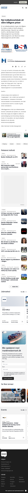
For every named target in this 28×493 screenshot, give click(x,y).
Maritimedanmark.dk (20, 61)
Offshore (3, 483)
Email (3, 366)
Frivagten (12, 481)
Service (3, 481)
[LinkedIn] (16, 66)
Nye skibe (12, 477)
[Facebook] (13, 66)
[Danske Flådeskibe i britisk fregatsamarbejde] (14, 221)
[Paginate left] (2, 310)
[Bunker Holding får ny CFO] (14, 156)
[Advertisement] (14, 190)
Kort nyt (12, 479)
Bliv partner (23, 2)
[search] (22, 7)
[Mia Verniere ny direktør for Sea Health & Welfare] (14, 241)
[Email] (22, 66)
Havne (2, 486)
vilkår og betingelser (10, 373)
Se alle (22, 292)
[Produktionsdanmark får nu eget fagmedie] (11, 135)
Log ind (15, 2)
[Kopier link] (25, 66)
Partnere (21, 477)
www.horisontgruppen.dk (7, 470)
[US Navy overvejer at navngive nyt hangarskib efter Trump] (14, 212)
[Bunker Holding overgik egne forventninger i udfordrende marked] (14, 278)
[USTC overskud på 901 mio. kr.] (14, 250)
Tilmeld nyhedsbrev (8, 378)
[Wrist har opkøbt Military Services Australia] (14, 231)
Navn (3, 361)
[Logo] (4, 8)
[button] (26, 130)
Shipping (3, 477)
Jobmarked (12, 486)
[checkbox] (2, 373)
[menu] (26, 7)
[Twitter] (19, 66)
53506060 (7, 468)
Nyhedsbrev (22, 481)
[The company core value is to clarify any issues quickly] (14, 268)
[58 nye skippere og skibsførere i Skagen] (14, 258)
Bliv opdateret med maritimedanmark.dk (15, 490)
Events (11, 483)
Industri (3, 479)
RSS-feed (21, 479)
